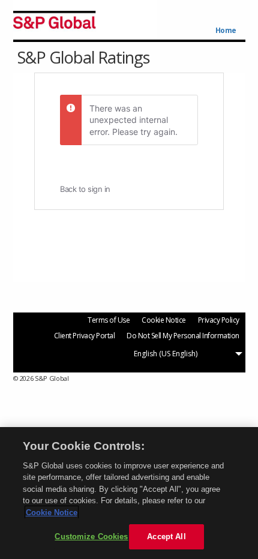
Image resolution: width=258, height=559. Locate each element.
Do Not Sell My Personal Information (183, 335)
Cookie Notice (164, 320)
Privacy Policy (218, 320)
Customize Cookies (91, 536)
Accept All (166, 536)
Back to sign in (85, 189)
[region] (129, 493)
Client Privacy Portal (84, 335)
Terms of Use (109, 320)
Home (225, 30)
